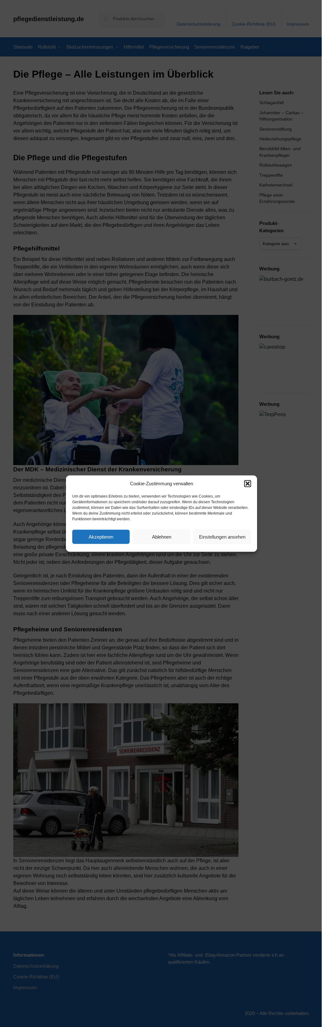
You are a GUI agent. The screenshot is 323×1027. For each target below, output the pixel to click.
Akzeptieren (101, 536)
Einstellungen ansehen (222, 536)
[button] (247, 484)
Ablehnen (161, 536)
